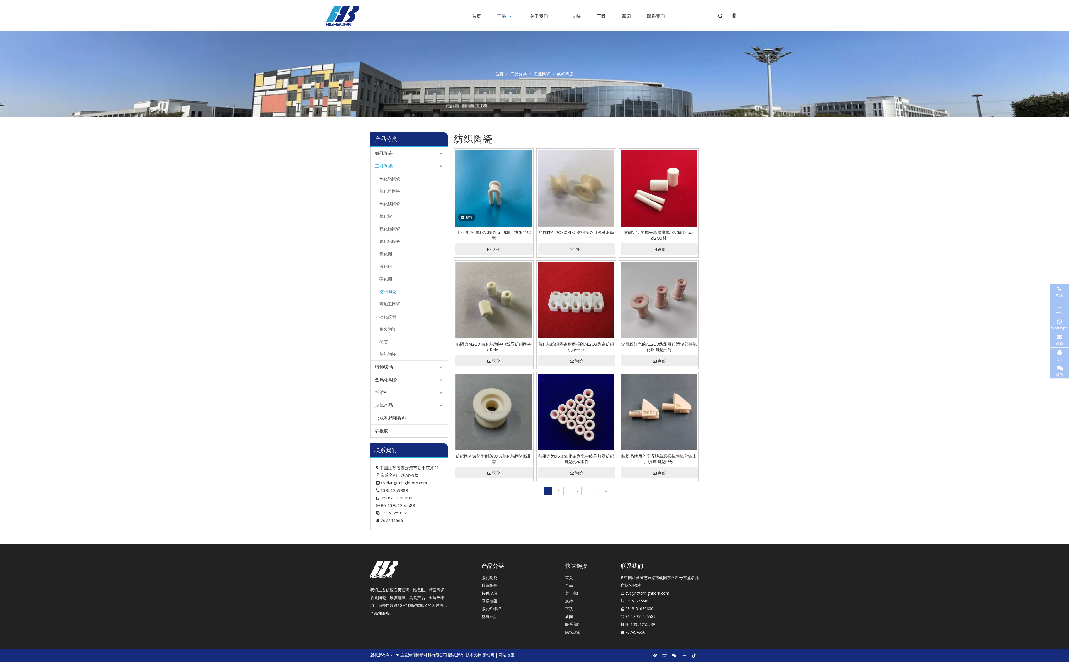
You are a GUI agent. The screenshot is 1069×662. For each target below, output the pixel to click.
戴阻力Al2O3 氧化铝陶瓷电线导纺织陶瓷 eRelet (493, 346)
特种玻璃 (384, 367)
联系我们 (573, 624)
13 (596, 491)
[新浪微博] (654, 655)
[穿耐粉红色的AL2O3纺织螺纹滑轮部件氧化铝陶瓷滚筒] (659, 299)
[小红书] (684, 655)
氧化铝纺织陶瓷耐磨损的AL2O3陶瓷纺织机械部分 (576, 346)
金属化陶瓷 (386, 380)
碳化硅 (385, 266)
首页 (569, 577)
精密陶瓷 (489, 585)
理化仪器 (387, 316)
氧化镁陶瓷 (389, 203)
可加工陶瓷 (389, 304)
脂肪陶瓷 (387, 354)
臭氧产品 (384, 405)
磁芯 (383, 341)
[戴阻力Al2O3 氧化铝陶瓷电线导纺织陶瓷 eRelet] (493, 299)
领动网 (488, 655)
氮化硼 (385, 254)
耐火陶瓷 (387, 329)
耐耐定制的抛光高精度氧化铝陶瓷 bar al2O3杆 (659, 235)
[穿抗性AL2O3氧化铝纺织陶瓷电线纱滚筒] (576, 187)
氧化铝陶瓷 (389, 178)
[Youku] (664, 655)
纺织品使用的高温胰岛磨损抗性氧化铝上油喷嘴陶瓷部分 (659, 458)
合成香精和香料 (390, 418)
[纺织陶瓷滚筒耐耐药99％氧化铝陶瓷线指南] (493, 411)
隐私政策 (573, 632)
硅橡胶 (381, 431)
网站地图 (506, 655)
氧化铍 (385, 216)
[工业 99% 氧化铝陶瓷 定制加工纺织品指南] (493, 187)
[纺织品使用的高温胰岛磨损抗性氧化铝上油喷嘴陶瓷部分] (659, 411)
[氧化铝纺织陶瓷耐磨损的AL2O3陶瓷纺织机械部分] (576, 299)
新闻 (569, 616)
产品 (569, 585)
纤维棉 (381, 392)
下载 (569, 608)
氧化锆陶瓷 (389, 191)
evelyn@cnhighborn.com (404, 482)
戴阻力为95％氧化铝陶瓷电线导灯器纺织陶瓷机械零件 (576, 458)
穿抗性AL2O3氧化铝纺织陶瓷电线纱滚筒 (576, 232)
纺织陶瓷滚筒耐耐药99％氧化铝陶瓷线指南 (494, 458)
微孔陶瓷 (384, 153)
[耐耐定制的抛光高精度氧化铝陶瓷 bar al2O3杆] (659, 187)
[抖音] (693, 655)
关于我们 (573, 593)
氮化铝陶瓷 (389, 241)
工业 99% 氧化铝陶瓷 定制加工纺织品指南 (493, 235)
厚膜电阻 (489, 601)
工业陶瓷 (384, 166)
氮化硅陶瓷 (389, 228)
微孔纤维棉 (491, 608)
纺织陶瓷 (387, 291)
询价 (496, 249)
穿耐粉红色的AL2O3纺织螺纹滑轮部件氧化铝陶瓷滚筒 (659, 346)
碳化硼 (385, 279)
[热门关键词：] (720, 16)
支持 (569, 601)
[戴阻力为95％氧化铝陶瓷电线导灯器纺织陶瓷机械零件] (576, 411)
